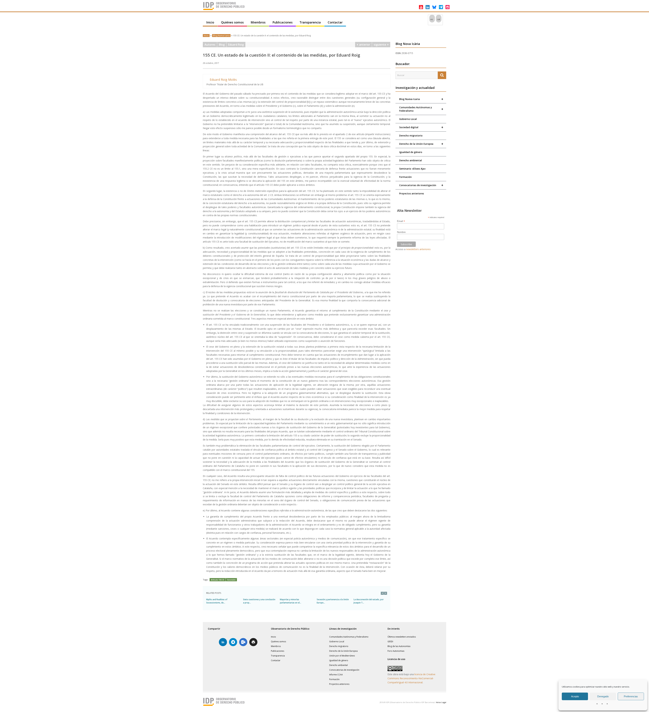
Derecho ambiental (410, 160)
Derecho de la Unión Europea (421, 144)
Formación (405, 177)
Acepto (575, 696)
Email (401, 221)
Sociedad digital (421, 127)
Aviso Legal (441, 702)
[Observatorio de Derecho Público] (224, 10)
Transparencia (310, 22)
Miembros (258, 22)
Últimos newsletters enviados (402, 636)
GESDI (390, 641)
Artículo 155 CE (217, 579)
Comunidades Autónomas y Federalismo (421, 109)
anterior (364, 44)
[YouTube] (421, 7)
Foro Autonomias (396, 651)
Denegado (603, 696)
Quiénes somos (232, 22)
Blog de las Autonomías (399, 646)
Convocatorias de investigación (421, 185)
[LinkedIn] (428, 7)
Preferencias (631, 696)
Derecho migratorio (411, 135)
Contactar (335, 22)
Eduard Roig (236, 44)
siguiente (381, 44)
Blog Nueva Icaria (221, 35)
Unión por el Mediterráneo (342, 655)
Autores (210, 44)
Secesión (231, 579)
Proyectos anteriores (411, 193)
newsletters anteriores (418, 249)
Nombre (401, 232)
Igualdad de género (410, 152)
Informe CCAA (336, 674)
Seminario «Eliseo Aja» (412, 168)
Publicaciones (282, 22)
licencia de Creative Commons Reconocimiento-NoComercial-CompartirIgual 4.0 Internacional (411, 678)
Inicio (210, 22)
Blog (222, 44)
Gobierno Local (408, 119)
